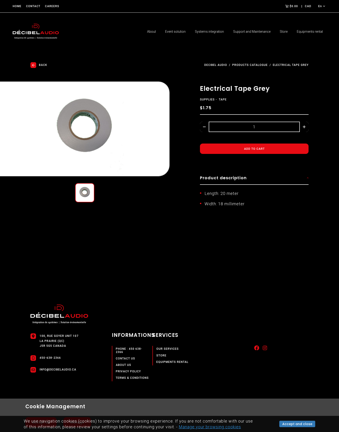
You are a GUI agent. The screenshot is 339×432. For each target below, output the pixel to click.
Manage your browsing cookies (210, 426)
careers (52, 6)
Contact (33, 6)
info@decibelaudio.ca (58, 369)
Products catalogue (250, 65)
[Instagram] (265, 349)
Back (43, 65)
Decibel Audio (215, 65)
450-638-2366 (50, 357)
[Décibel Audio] (36, 32)
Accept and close (297, 424)
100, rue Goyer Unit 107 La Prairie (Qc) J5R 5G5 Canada (59, 340)
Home (17, 6)
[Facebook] (256, 349)
